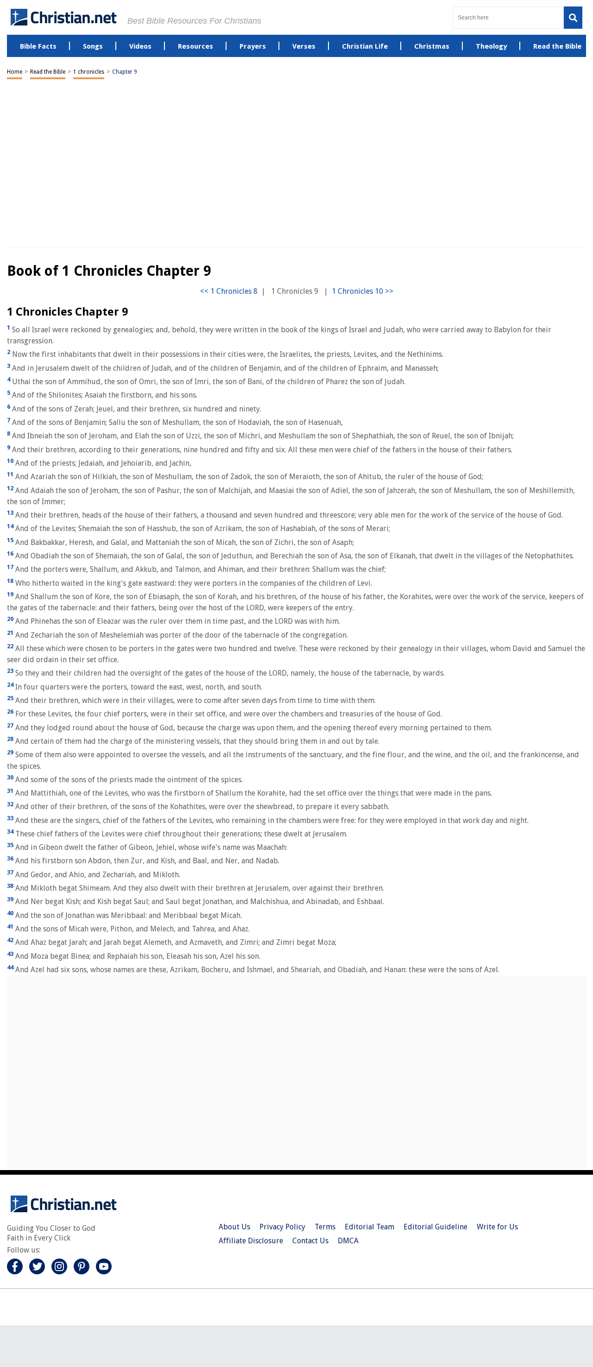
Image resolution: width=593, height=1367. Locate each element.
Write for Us (497, 1226)
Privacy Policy (282, 1226)
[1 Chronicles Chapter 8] (229, 291)
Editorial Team (369, 1226)
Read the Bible (47, 72)
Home (14, 72)
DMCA (348, 1240)
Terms (325, 1226)
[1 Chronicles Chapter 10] (362, 291)
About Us (234, 1226)
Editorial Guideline (435, 1226)
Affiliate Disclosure (251, 1240)
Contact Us (310, 1240)
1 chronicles (88, 72)
